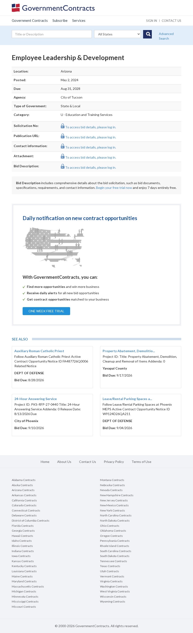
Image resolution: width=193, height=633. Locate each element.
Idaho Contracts (22, 540)
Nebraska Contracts (112, 485)
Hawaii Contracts (22, 536)
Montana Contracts (112, 480)
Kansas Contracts (23, 561)
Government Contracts (30, 20)
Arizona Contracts (23, 490)
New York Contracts (112, 510)
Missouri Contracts (24, 606)
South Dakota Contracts (114, 556)
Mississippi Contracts (25, 601)
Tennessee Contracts (113, 561)
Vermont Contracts (112, 576)
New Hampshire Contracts (116, 495)
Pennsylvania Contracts (115, 540)
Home (45, 462)
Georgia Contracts (23, 530)
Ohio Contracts (109, 525)
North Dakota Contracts (115, 520)
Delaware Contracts (24, 515)
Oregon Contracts (111, 536)
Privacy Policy (114, 462)
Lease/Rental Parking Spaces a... (127, 399)
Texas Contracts (110, 566)
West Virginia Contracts (115, 591)
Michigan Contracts (24, 591)
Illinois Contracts (22, 546)
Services (78, 20)
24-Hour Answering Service (35, 399)
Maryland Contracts (24, 581)
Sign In (151, 21)
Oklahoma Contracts (113, 530)
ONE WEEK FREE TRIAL (46, 311)
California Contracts (24, 500)
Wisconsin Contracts (113, 596)
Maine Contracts (22, 576)
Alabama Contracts (24, 480)
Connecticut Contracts (26, 510)
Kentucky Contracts (24, 566)
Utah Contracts (109, 571)
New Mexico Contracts (114, 505)
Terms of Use (141, 462)
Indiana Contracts (23, 551)
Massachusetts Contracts (28, 586)
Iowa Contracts (21, 556)
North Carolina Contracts (116, 515)
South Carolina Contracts (115, 551)
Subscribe (60, 20)
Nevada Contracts (111, 490)
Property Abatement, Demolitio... (129, 351)
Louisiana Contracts (24, 571)
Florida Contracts (23, 525)
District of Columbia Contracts (30, 520)
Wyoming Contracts (112, 601)
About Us (64, 462)
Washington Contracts (114, 586)
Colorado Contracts (24, 505)
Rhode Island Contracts (114, 546)
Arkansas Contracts (24, 495)
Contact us (171, 21)
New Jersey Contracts (114, 500)
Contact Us (87, 462)
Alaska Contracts (22, 485)
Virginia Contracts (111, 581)
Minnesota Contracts (25, 596)
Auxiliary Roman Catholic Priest (39, 351)
